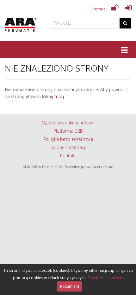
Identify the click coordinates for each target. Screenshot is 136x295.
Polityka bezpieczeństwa (68, 139)
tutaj (59, 96)
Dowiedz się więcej (105, 277)
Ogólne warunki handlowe (68, 123)
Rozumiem (69, 286)
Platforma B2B (68, 131)
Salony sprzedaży (68, 147)
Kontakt (68, 156)
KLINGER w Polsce (38, 166)
